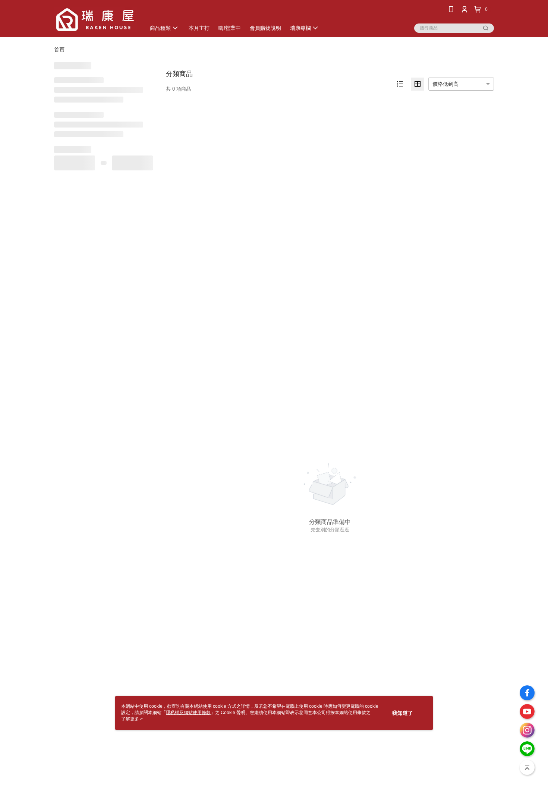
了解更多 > (132, 719)
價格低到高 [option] (445, 84)
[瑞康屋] (95, 19)
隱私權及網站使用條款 (188, 712)
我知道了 (402, 713)
